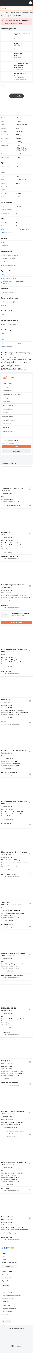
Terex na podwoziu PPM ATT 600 (12, 488)
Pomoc (4, 1259)
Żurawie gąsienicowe (8, 387)
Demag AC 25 (5, 532)
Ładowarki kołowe (7, 416)
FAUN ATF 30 (18, 43)
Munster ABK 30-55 (20, 73)
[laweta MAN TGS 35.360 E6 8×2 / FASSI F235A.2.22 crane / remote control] (16, 637)
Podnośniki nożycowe (8, 420)
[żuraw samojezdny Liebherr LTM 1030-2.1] (16, 996)
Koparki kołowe (6, 423)
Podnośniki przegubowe (9, 435)
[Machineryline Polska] (12, 3)
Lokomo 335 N (18, 53)
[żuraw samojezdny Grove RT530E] (16, 688)
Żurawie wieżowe (7, 390)
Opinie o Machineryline (8, 1298)
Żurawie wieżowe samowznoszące (12, 394)
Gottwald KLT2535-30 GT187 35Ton (13, 953)
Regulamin (5, 1289)
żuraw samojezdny (21, 124)
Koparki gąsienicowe (8, 409)
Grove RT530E (6, 699)
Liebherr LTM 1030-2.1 (8, 1008)
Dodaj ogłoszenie (16, 622)
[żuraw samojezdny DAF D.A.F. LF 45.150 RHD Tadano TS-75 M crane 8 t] (16, 1099)
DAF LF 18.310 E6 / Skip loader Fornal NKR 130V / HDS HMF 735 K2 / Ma (22, 33)
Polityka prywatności (7, 1292)
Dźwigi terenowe (7, 383)
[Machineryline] (7, 13)
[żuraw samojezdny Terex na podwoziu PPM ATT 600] (16, 476)
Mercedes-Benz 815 (7, 1217)
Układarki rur (6, 401)
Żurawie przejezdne (8, 398)
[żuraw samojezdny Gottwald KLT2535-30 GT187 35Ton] (16, 941)
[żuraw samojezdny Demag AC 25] (16, 520)
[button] (30, 3)
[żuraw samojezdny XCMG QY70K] (16, 890)
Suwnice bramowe (7, 405)
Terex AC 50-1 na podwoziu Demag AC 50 (22, 63)
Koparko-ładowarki (7, 431)
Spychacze (5, 427)
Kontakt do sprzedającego (9, 1262)
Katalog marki (6, 1301)
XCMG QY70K (6, 902)
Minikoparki (5, 412)
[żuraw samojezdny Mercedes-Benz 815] (16, 1205)
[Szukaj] (30, 8)
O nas (3, 1256)
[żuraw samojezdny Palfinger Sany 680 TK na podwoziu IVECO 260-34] (16, 1150)
